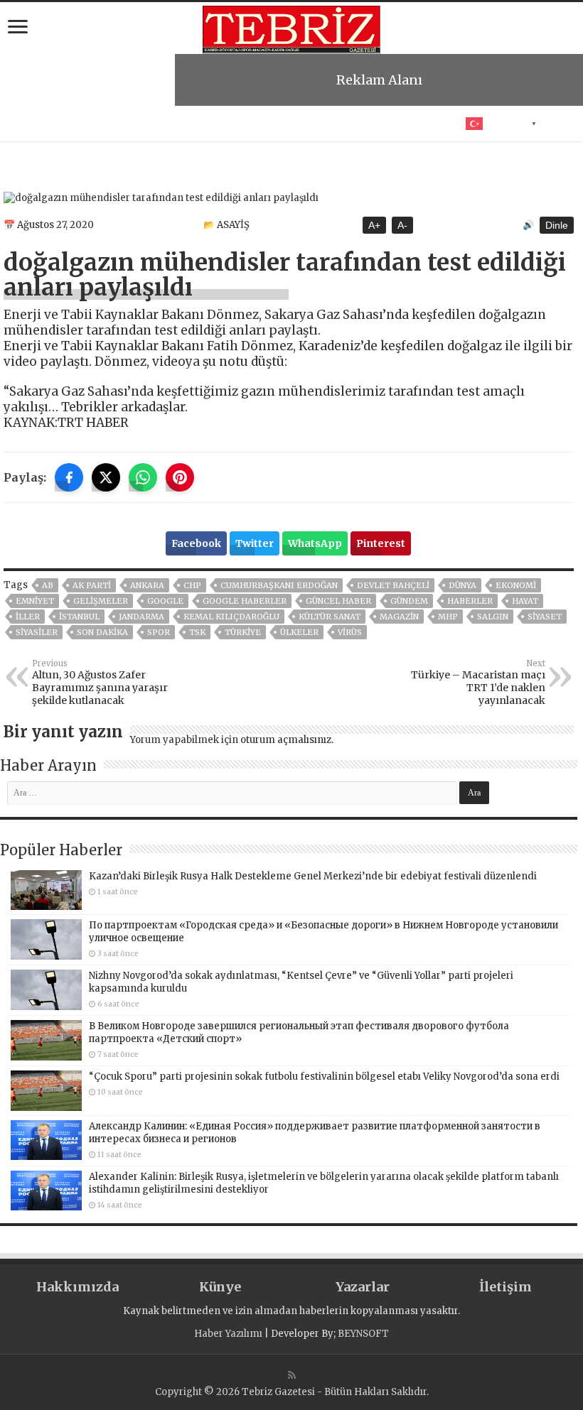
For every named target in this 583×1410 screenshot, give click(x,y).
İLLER (28, 617)
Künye (220, 1287)
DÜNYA (462, 585)
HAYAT (525, 601)
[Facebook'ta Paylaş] (69, 477)
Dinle (556, 225)
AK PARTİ (92, 585)
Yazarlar (363, 1287)
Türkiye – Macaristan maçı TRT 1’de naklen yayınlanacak (478, 682)
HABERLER (470, 601)
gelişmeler (100, 601)
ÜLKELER (299, 632)
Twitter (254, 543)
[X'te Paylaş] (106, 477)
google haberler (245, 601)
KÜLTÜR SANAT (329, 617)
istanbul (79, 617)
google (165, 601)
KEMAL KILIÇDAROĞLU (231, 617)
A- (402, 225)
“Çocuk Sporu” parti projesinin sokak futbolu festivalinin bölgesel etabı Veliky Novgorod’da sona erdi (324, 1076)
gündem (409, 601)
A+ (374, 225)
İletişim (505, 1287)
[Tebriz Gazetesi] (291, 28)
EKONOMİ (516, 585)
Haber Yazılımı (228, 1334)
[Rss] (292, 1375)
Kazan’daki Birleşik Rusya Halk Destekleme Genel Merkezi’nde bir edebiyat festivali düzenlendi (313, 876)
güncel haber (338, 601)
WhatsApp (315, 543)
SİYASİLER (37, 632)
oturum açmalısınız (285, 740)
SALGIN (492, 617)
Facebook (196, 543)
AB (47, 585)
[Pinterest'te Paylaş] (180, 477)
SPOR (158, 632)
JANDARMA (141, 617)
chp (192, 585)
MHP (448, 617)
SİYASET (545, 617)
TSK (197, 632)
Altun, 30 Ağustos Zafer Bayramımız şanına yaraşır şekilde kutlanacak (100, 682)
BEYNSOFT (363, 1334)
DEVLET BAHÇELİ (393, 585)
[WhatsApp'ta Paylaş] (143, 477)
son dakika (102, 632)
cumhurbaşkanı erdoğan (279, 585)
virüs (350, 632)
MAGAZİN (399, 617)
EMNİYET (35, 601)
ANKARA (147, 585)
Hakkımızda (77, 1287)
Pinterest (380, 543)
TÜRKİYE (243, 632)
